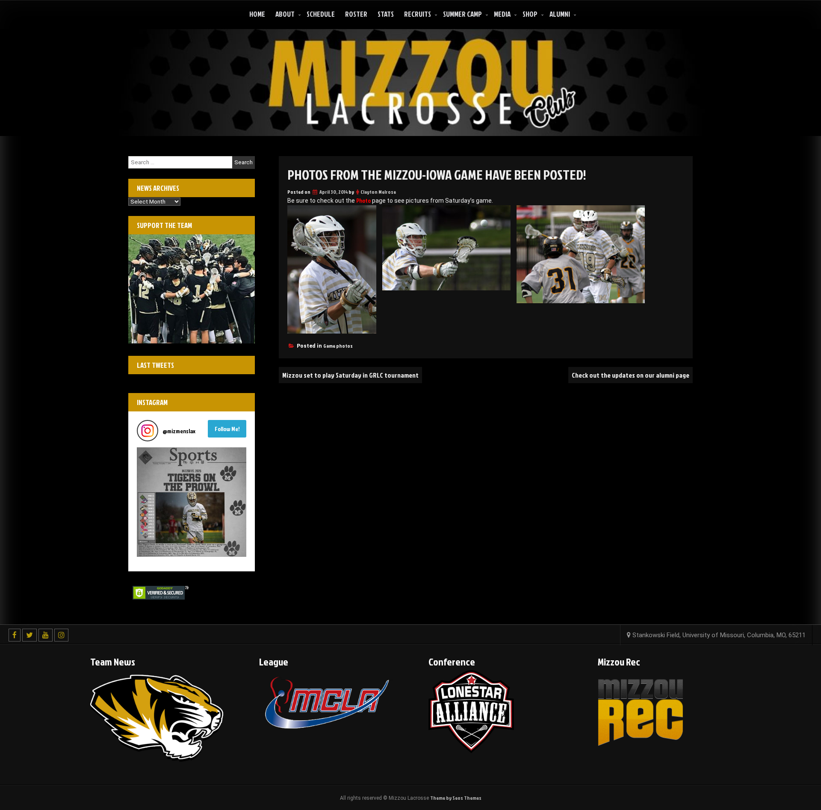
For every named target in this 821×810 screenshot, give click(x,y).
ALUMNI (559, 14)
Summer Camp (462, 14)
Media (502, 14)
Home (257, 14)
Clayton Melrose (378, 191)
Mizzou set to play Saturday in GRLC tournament (350, 375)
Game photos (338, 345)
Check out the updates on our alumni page (630, 375)
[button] (191, 502)
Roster (356, 14)
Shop (530, 14)
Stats (386, 14)
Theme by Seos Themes (455, 797)
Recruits (417, 14)
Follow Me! (227, 429)
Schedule (321, 14)
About (285, 14)
